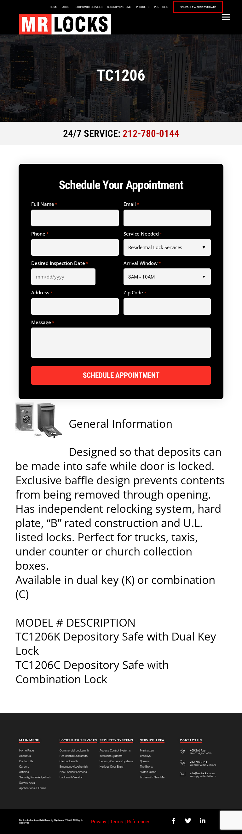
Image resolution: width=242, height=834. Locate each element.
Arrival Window (142, 263)
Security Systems (119, 7)
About (66, 7)
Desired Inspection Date (59, 263)
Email (131, 204)
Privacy (98, 822)
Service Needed (143, 233)
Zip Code (135, 292)
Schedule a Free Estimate (198, 7)
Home (53, 7)
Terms (116, 822)
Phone (40, 233)
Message (42, 322)
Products (142, 7)
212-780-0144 (151, 133)
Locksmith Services (89, 7)
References (139, 822)
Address (41, 292)
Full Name (44, 204)
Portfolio (161, 7)
